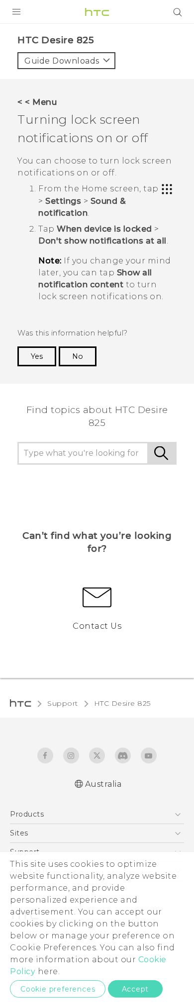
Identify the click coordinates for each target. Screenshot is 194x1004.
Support (62, 703)
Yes (37, 356)
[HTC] (97, 12)
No (77, 356)
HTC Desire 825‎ (122, 703)
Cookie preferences (57, 989)
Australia (103, 784)
